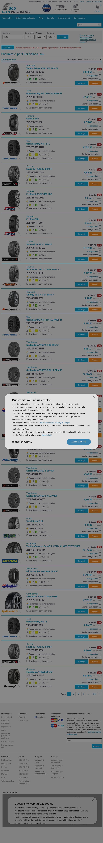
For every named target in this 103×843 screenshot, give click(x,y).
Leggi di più (47, 435)
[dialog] (51, 421)
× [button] (94, 397)
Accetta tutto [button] (78, 442)
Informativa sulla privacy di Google (55, 422)
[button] (22, 442)
